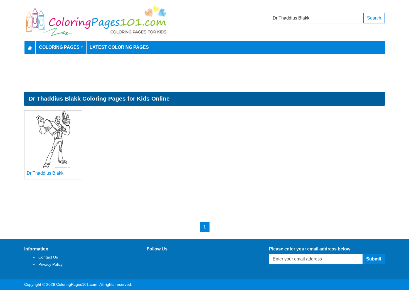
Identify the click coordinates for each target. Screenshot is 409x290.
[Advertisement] (204, 72)
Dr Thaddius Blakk (45, 173)
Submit (373, 259)
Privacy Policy (50, 264)
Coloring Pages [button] (59, 47)
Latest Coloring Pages (119, 47)
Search (374, 18)
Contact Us (48, 257)
